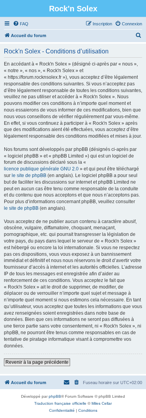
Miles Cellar (101, 403)
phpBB (55, 396)
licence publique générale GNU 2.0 (41, 169)
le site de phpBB (29, 175)
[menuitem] (20, 23)
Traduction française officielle (60, 403)
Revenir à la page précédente (37, 362)
